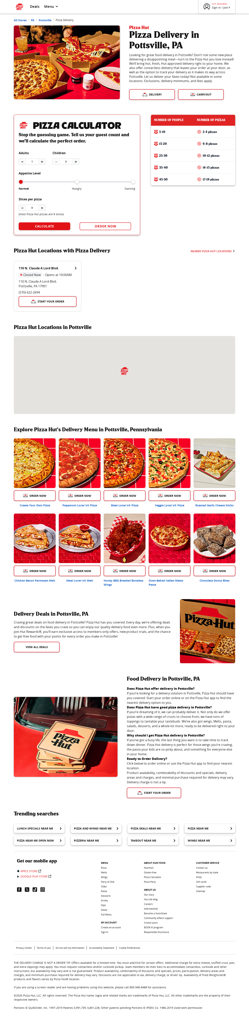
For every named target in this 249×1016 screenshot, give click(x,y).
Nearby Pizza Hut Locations (211, 251)
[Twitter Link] (28, 889)
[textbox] (92, 629)
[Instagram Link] (44, 889)
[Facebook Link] (21, 889)
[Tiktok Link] (36, 889)
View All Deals (37, 647)
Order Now (105, 226)
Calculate (44, 226)
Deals (34, 6)
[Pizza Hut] (124, 371)
